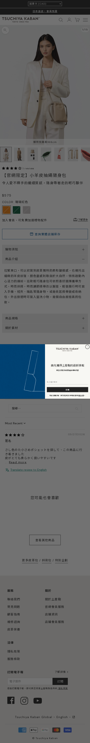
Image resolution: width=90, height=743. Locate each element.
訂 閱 (67, 389)
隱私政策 (81, 395)
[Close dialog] (87, 347)
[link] (67, 349)
